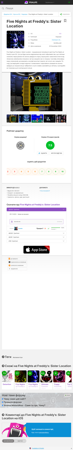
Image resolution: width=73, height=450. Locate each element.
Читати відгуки (56, 153)
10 (62, 172)
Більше (68, 395)
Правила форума (12, 402)
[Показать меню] (2, 2)
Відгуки (20, 441)
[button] (69, 73)
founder (20, 228)
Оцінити (44, 153)
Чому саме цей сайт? (14, 399)
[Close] (71, 448)
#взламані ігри (17, 357)
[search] (33, 8)
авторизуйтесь (44, 432)
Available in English (38, 448)
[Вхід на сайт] (69, 2)
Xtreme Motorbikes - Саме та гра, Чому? (23, 405)
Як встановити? (45, 191)
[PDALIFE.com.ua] (31, 2)
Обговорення (8, 441)
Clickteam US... (56, 40)
